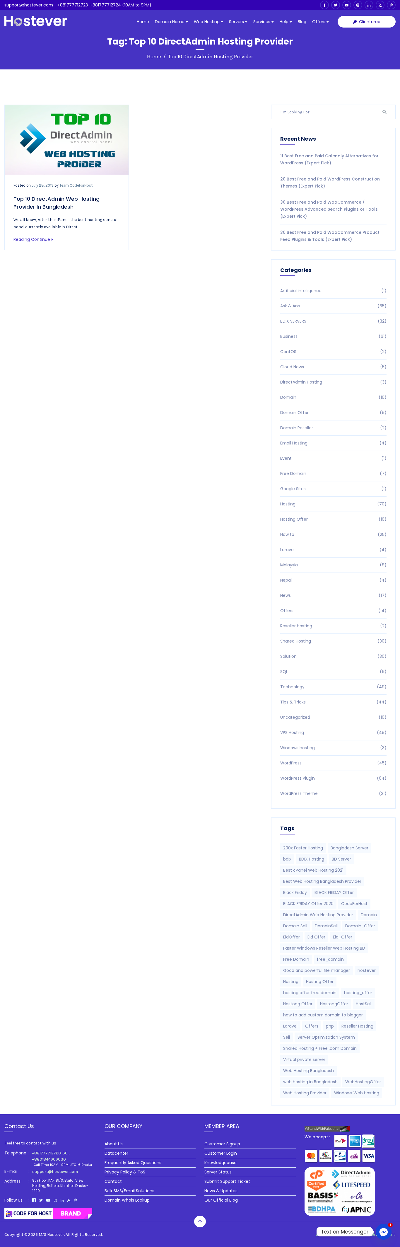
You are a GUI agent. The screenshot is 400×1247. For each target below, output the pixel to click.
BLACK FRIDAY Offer (334, 892)
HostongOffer (334, 1004)
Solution (333, 656)
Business (333, 336)
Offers (319, 22)
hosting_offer (358, 993)
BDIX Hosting (311, 859)
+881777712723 (72, 5)
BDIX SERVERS (333, 321)
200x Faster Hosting (303, 848)
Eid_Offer (342, 937)
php (330, 1026)
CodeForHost (354, 904)
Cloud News (333, 367)
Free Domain (333, 473)
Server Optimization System (326, 1037)
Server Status (218, 1172)
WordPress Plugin (333, 778)
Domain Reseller (333, 428)
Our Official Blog (221, 1200)
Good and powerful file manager (316, 970)
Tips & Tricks (333, 702)
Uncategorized (333, 717)
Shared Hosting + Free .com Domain (320, 1048)
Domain (333, 397)
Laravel (333, 550)
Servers (237, 22)
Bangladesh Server (349, 848)
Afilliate (345, 1234)
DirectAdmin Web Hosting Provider (318, 915)
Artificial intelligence (333, 291)
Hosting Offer (333, 519)
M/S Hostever (51, 1234)
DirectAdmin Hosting (333, 382)
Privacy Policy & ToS (125, 1172)
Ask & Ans (333, 306)
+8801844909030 (49, 1159)
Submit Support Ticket (227, 1181)
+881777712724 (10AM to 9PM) (120, 5)
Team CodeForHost (76, 185)
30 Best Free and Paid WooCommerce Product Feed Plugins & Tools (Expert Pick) (330, 235)
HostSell (364, 1004)
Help (285, 22)
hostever (367, 970)
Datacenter (116, 1153)
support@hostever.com (28, 5)
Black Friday (295, 892)
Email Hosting (333, 443)
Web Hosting (207, 22)
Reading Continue (31, 239)
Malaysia (333, 565)
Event (333, 458)
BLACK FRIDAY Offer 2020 (308, 904)
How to (333, 534)
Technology (333, 687)
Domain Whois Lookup (127, 1200)
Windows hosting (333, 748)
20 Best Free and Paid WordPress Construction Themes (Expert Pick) (330, 182)
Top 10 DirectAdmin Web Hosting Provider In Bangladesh (56, 202)
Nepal (333, 580)
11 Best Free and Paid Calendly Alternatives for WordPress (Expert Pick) (329, 159)
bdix (287, 859)
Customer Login (220, 1153)
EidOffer (291, 937)
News (333, 595)
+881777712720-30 (50, 1153)
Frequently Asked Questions (133, 1163)
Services (262, 22)
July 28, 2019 (43, 185)
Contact (113, 1181)
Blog (302, 22)
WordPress (333, 763)
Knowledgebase (220, 1163)
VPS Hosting (333, 732)
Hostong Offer (297, 1004)
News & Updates (220, 1191)
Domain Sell (295, 926)
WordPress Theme (333, 793)
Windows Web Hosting (356, 1093)
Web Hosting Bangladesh (308, 1071)
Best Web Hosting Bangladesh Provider (322, 881)
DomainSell (326, 926)
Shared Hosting (333, 641)
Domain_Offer (360, 926)
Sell (286, 1037)
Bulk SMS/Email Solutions (129, 1191)
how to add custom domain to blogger (323, 1015)
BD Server (341, 859)
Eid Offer (316, 937)
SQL (333, 671)
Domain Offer (333, 412)
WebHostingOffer (363, 1082)
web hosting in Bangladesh (310, 1082)
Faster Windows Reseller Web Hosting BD (324, 948)
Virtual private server (304, 1059)
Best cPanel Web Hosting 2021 (313, 870)
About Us (114, 1144)
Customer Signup (222, 1144)
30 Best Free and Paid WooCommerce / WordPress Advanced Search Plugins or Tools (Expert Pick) (329, 209)
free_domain (330, 959)
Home (143, 22)
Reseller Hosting (333, 626)
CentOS (333, 352)
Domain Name (170, 22)
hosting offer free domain (309, 993)
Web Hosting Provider (305, 1093)
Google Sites (333, 489)
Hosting (333, 504)
